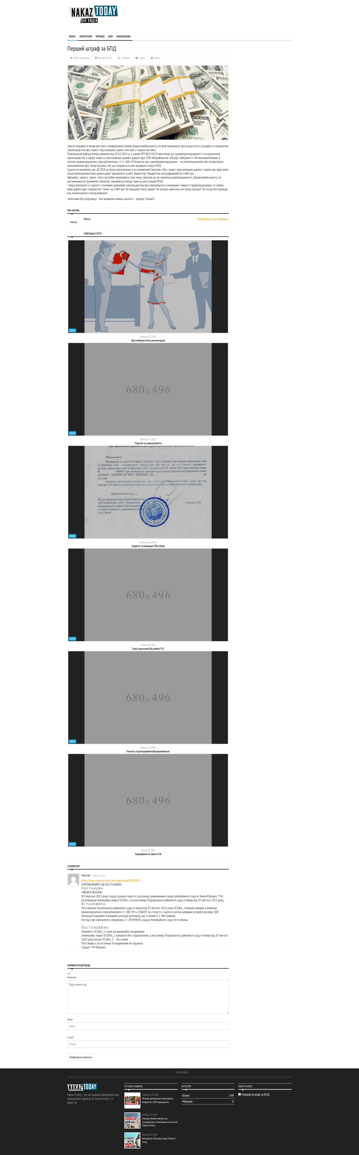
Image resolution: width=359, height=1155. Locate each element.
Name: (70, 1019)
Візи (110, 36)
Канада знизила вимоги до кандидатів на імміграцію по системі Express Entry (160, 1122)
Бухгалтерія (86, 36)
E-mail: (70, 1037)
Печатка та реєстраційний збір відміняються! (148, 751)
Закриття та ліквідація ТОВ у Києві (148, 546)
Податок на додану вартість (148, 443)
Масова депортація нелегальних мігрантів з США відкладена (157, 1100)
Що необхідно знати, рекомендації (148, 340)
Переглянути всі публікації (213, 219)
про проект (182, 1072)
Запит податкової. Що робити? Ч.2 (148, 648)
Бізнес (72, 36)
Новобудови (123, 36)
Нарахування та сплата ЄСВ (148, 854)
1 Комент (125, 58)
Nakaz (157, 58)
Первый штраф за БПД (255, 1094)
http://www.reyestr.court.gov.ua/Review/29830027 (111, 880)
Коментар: (72, 977)
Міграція (100, 36)
